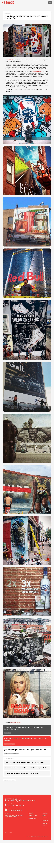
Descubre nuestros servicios (10, 743)
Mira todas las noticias (9, 780)
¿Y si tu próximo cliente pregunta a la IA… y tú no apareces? (24, 762)
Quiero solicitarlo (8, 732)
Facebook (46, 823)
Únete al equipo (13, 810)
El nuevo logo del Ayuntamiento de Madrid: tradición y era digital (26, 768)
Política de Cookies (44, 836)
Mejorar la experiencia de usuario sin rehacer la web (22, 773)
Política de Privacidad (35, 836)
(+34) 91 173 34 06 (33, 815)
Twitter (45, 825)
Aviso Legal (28, 836)
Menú (50, 2)
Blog (44, 815)
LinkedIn (45, 820)
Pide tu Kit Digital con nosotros (20, 800)
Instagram (45, 818)
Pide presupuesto (14, 805)
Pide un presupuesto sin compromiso (11, 753)
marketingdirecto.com (15, 722)
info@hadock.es (32, 818)
